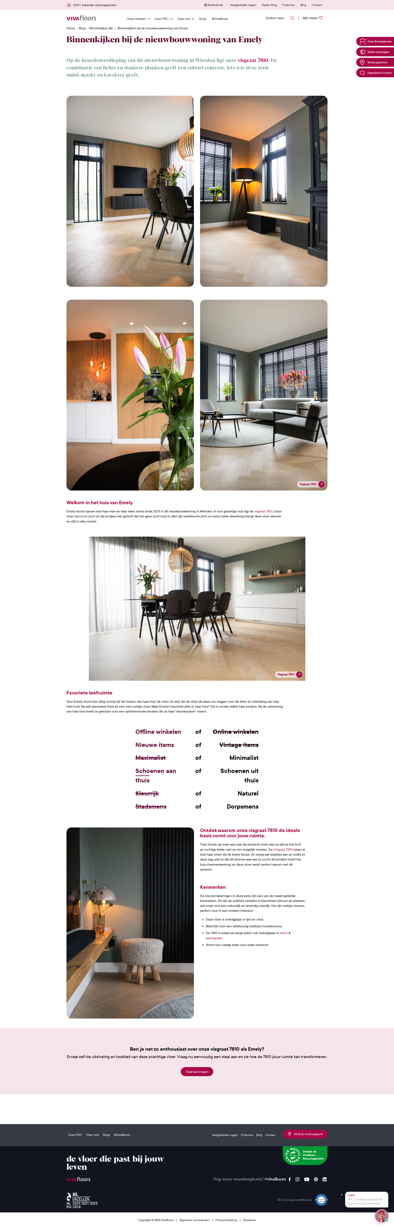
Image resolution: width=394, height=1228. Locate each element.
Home (70, 28)
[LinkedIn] (325, 1178)
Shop (202, 19)
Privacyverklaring (226, 1220)
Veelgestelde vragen (243, 5)
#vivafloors (275, 1179)
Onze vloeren (136, 19)
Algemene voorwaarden (194, 1220)
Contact (317, 5)
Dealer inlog (269, 5)
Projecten (288, 5)
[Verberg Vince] (342, 1195)
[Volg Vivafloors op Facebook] (290, 1178)
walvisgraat (214, 938)
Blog (303, 5)
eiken (284, 933)
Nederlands (215, 5)
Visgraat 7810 (283, 849)
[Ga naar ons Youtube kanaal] (306, 1178)
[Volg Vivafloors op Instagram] (297, 1178)
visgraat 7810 (253, 61)
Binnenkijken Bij (100, 28)
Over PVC (161, 19)
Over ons (183, 19)
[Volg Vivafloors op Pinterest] (316, 1178)
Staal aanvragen (197, 1072)
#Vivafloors (220, 19)
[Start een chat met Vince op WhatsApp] (381, 1215)
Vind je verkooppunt (307, 1134)
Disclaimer (249, 1220)
